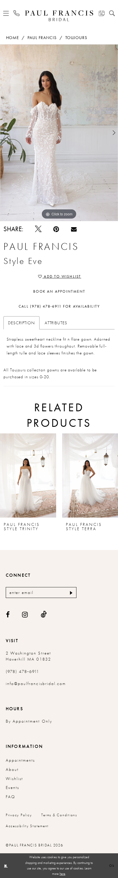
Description (21, 323)
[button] (6, 13)
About (12, 769)
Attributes (56, 323)
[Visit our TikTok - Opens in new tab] (44, 615)
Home (12, 37)
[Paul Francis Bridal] (59, 15)
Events (12, 787)
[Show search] (112, 13)
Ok (112, 865)
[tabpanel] (59, 133)
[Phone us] (16, 13)
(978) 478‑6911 (23, 671)
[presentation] (28, 475)
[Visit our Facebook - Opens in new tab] (8, 614)
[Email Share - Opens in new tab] (74, 229)
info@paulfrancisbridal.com (36, 683)
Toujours (76, 37)
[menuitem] (6, 13)
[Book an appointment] (101, 13)
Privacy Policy (19, 815)
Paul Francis (41, 37)
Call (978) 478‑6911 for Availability (59, 306)
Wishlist (14, 778)
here (62, 873)
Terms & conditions (59, 815)
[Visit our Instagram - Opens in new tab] (25, 614)
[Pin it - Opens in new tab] (56, 229)
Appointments (20, 760)
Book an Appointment (59, 291)
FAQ (10, 797)
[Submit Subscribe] (70, 592)
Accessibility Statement (27, 825)
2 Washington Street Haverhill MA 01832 (28, 656)
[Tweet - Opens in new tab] (38, 229)
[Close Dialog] (5, 866)
